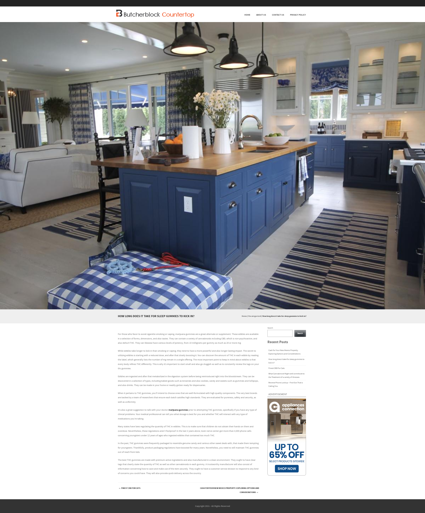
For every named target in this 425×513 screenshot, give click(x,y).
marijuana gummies (178, 410)
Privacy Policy (298, 14)
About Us (261, 14)
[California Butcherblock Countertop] (155, 14)
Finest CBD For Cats (129, 488)
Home (247, 14)
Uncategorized (254, 316)
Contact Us (278, 14)
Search (270, 328)
